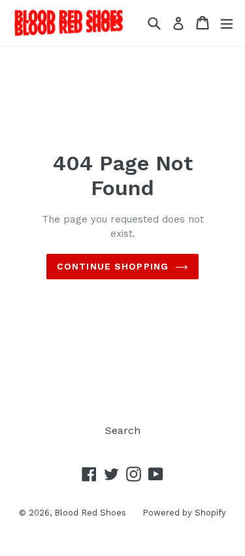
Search (122, 430)
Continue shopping (113, 266)
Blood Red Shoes (90, 512)
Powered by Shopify (184, 512)
